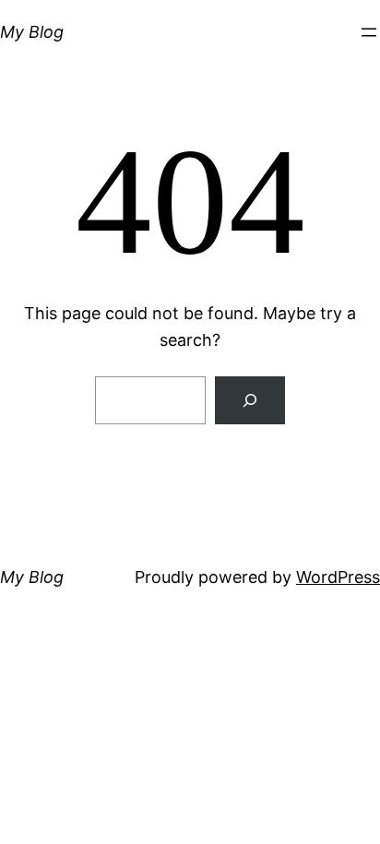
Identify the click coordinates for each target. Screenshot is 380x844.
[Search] (250, 400)
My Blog (32, 32)
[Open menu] (369, 32)
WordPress (338, 577)
